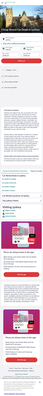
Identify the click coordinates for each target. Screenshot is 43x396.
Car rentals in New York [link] (9, 183)
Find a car (21, 61)
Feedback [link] (31, 370)
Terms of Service (20, 394)
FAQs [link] (31, 368)
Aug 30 (8, 49)
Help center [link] (25, 368)
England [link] (9, 70)
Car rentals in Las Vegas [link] (9, 179)
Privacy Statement (9, 394)
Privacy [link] (11, 368)
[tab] (15, 171)
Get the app (21, 274)
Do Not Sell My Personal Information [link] (18, 370)
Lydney (8, 40)
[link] (21, 211)
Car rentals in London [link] (8, 190)
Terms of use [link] (17, 368)
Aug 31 (29, 49)
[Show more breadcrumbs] (3, 70)
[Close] (40, 382)
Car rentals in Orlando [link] (8, 186)
